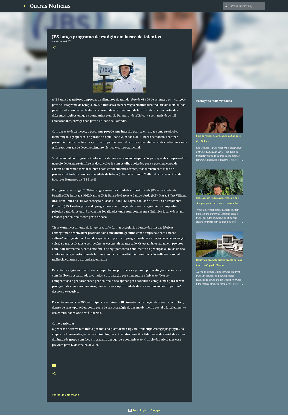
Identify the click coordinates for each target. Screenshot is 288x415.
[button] (54, 48)
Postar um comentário (65, 394)
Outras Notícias (50, 6)
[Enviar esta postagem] (54, 367)
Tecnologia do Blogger (146, 410)
